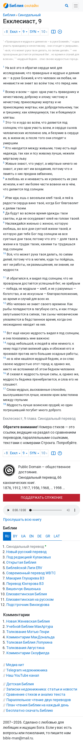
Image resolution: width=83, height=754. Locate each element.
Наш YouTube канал (22, 675)
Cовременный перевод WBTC (31, 573)
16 (4, 373)
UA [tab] (23, 536)
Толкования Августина (25, 648)
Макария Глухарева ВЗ (25, 578)
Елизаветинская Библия (26, 594)
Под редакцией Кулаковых (28, 557)
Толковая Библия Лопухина (29, 642)
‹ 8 (6, 32)
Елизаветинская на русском (30, 600)
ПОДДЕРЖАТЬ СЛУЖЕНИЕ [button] (41, 498)
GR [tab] (48, 536)
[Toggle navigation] (76, 6)
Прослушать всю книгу (22, 520)
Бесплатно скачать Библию (29, 711)
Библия (9, 15)
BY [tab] (15, 536)
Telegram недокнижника (26, 670)
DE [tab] (39, 536)
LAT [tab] (57, 536)
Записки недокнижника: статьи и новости (41, 689)
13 (4, 332)
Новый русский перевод (26, 552)
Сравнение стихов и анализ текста (35, 694)
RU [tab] (7, 536)
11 (4, 277)
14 (4, 342)
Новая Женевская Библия (28, 621)
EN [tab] (31, 536)
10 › (44, 32)
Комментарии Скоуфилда (27, 653)
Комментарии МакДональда (30, 637)
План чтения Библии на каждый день (37, 705)
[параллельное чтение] (53, 31)
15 (4, 357)
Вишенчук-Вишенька (23, 589)
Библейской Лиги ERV (24, 568)
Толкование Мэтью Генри (27, 632)
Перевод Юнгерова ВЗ (25, 584)
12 (4, 303)
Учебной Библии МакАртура (29, 627)
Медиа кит (15, 665)
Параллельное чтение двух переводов (38, 700)
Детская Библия (20, 684)
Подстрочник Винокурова (27, 605)
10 (4, 253)
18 (4, 404)
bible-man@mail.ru (18, 738)
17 (4, 388)
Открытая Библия (21, 562)
